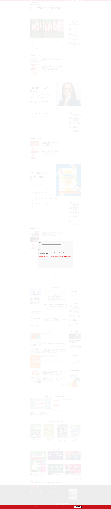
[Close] (74, 241)
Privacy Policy (52, 506)
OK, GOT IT (77, 506)
